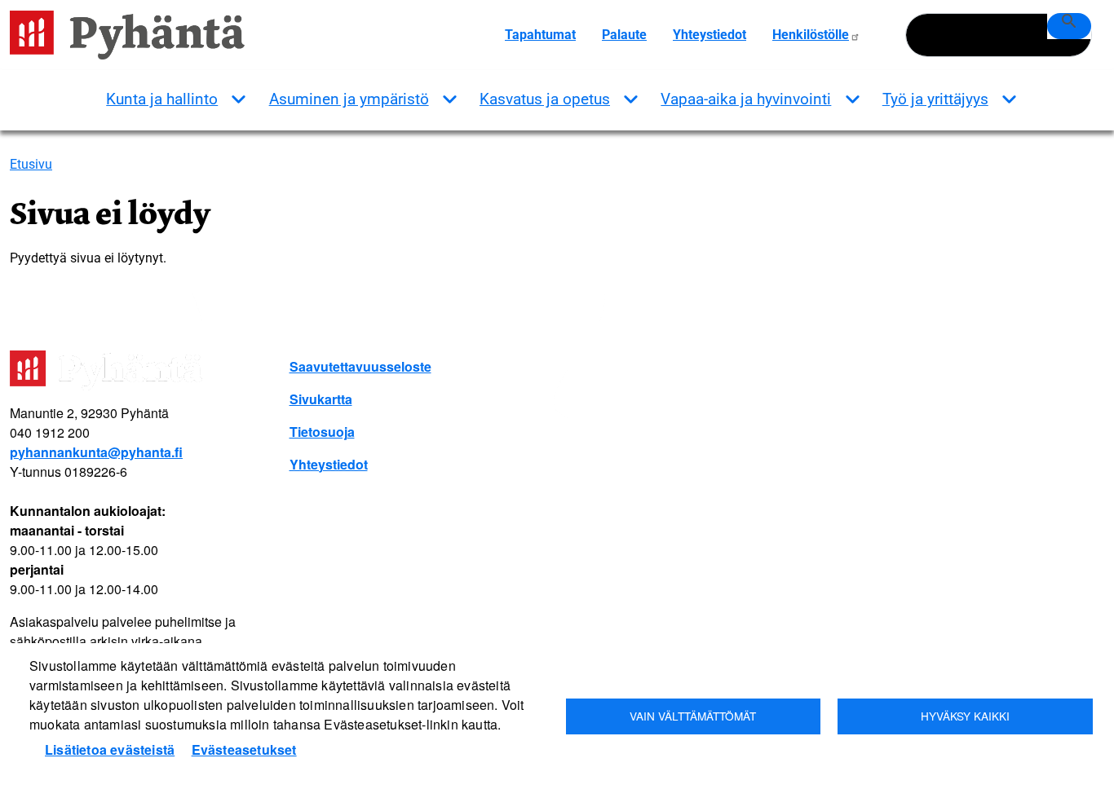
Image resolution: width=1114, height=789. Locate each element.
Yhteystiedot (709, 34)
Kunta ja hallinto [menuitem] (162, 99)
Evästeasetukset (244, 749)
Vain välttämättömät (693, 715)
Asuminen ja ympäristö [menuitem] (349, 99)
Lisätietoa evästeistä (110, 749)
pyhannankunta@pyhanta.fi (96, 452)
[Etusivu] (133, 35)
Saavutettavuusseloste (360, 366)
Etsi (1069, 26)
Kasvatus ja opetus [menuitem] (545, 99)
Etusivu (31, 164)
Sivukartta (321, 399)
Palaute (624, 34)
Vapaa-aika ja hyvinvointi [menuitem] (746, 99)
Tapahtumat (540, 34)
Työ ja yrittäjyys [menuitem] (935, 99)
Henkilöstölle (810, 34)
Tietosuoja (322, 431)
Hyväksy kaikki (965, 715)
